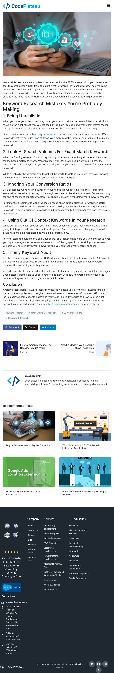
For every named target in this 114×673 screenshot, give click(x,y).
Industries (79, 519)
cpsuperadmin (32, 375)
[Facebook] (99, 664)
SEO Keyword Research (17, 318)
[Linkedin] (92, 664)
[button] (108, 5)
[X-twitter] (99, 670)
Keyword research (14, 312)
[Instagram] (105, 664)
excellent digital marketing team (61, 304)
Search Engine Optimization (42, 312)
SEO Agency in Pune (72, 312)
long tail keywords (47, 134)
